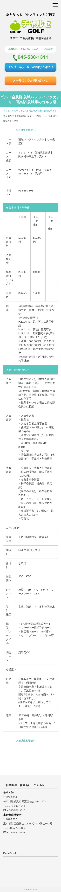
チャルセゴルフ (31, 889)
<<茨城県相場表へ (25, 129)
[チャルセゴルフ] (30, 17)
